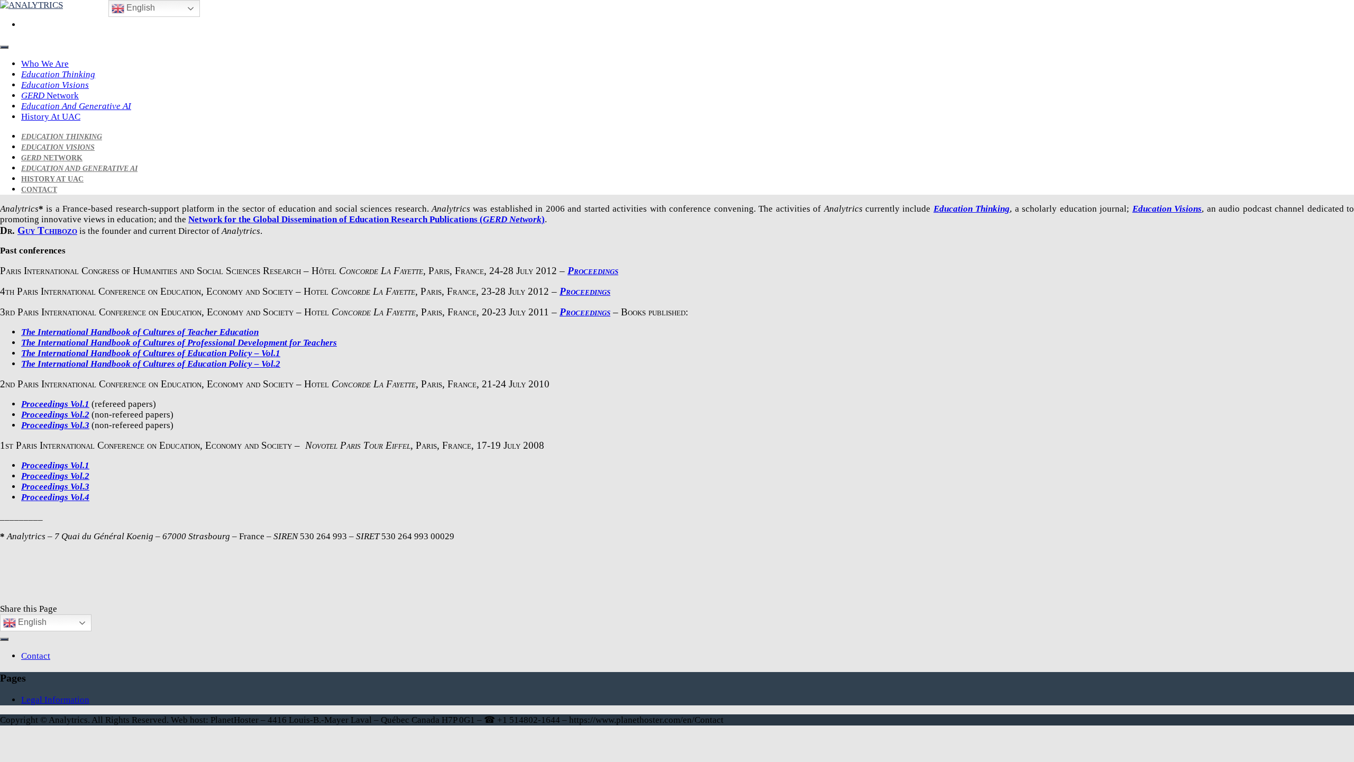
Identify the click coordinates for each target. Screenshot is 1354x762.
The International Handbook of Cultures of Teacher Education (140, 332)
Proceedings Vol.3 (55, 425)
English (31, 622)
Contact (39, 190)
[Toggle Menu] (4, 47)
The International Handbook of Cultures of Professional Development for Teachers (179, 343)
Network (50, 95)
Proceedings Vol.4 (55, 497)
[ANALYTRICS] (31, 5)
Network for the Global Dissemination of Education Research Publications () (366, 219)
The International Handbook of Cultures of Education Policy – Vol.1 (150, 353)
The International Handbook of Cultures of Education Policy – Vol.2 (150, 364)
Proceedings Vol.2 (55, 415)
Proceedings (593, 270)
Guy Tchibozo (47, 230)
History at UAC (50, 117)
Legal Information (55, 700)
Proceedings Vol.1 (55, 404)
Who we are (45, 64)
